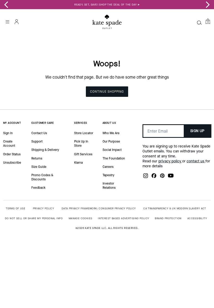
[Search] (199, 22)
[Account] (17, 22)
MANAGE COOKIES (80, 218)
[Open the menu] (7, 22)
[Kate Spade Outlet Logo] (107, 21)
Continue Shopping (107, 92)
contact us (196, 161)
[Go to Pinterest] (162, 177)
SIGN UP (197, 130)
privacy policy (170, 161)
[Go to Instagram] (145, 177)
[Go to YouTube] (171, 177)
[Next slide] (208, 5)
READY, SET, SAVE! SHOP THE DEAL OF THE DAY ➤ (107, 4)
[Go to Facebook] (154, 177)
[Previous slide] (6, 5)
